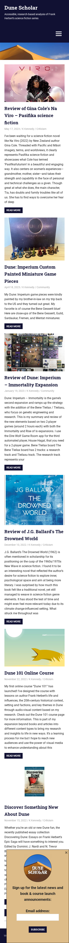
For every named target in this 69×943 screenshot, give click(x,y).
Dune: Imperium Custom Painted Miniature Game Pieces (30, 274)
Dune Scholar (21, 7)
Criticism (41, 128)
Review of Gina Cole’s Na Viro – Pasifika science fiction (30, 115)
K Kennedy (28, 128)
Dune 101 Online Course (29, 673)
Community (43, 287)
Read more (13, 210)
